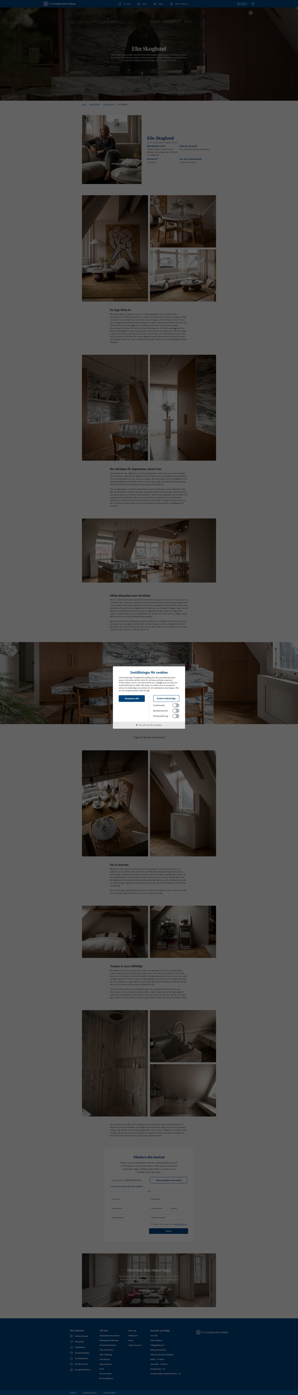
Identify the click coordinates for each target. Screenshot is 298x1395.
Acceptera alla (132, 698)
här (148, 690)
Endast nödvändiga (166, 698)
